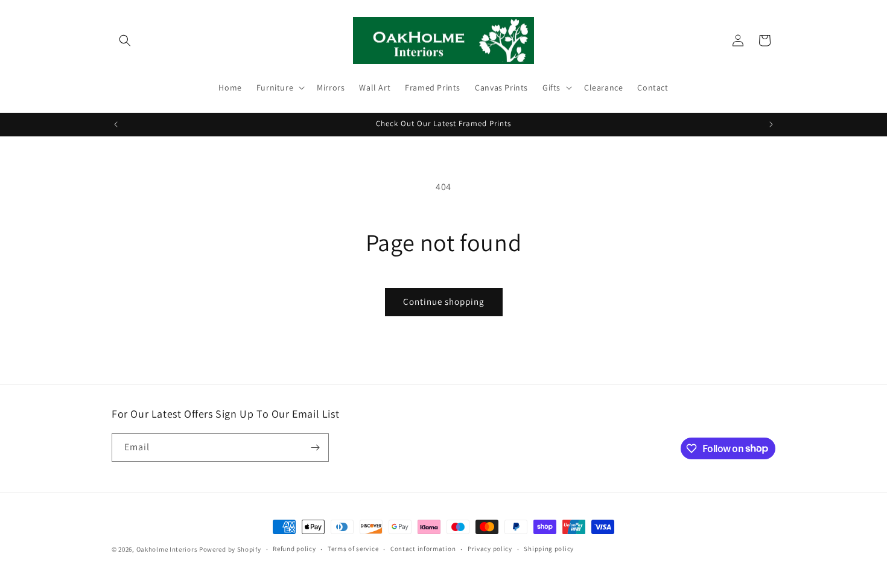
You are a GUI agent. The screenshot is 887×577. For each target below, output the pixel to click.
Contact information (423, 548)
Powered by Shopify (230, 549)
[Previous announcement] (116, 124)
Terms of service (353, 548)
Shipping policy (549, 548)
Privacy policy (490, 548)
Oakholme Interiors (167, 549)
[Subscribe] (315, 447)
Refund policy (294, 548)
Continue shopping (444, 301)
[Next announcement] (771, 124)
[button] (125, 40)
